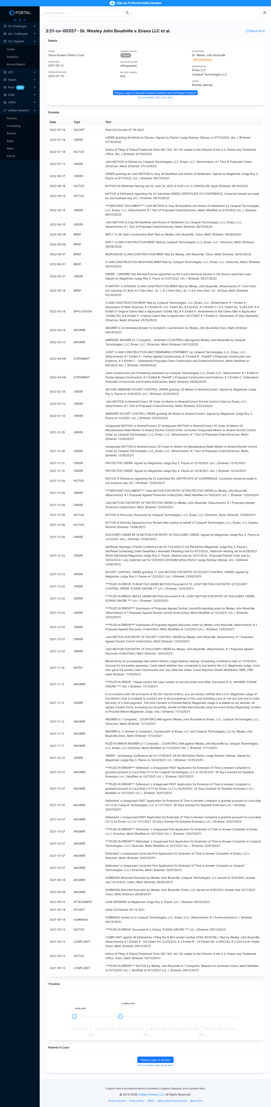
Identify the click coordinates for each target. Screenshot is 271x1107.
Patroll (11, 156)
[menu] (20, 64)
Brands (11, 133)
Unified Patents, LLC (151, 1094)
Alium (10, 148)
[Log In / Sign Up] (24, 19)
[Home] (15, 19)
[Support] (19, 19)
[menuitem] (19, 26)
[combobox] (84, 13)
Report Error (257, 31)
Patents (12, 118)
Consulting (13, 125)
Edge (10, 141)
